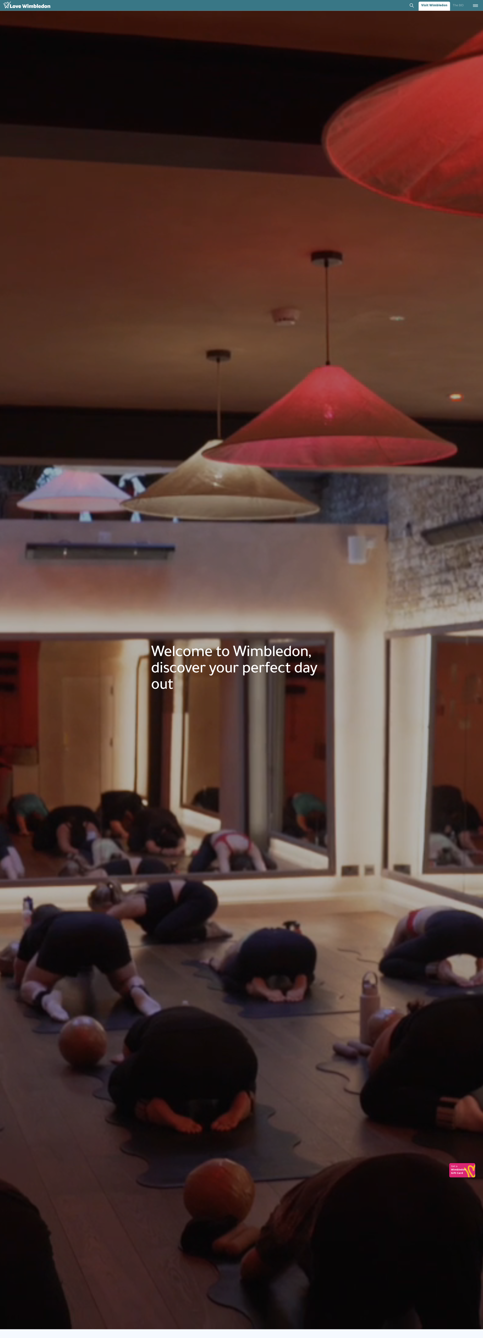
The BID (458, 5)
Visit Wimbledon (434, 5)
